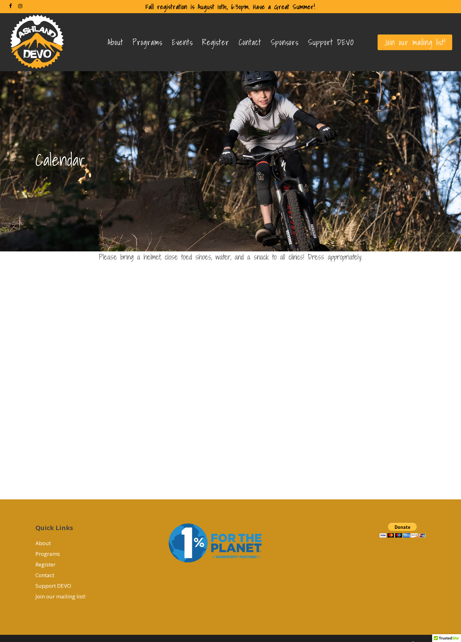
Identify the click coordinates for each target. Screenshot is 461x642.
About (43, 543)
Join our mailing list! (60, 596)
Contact (44, 575)
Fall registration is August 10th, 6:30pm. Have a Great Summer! (230, 6)
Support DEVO (53, 585)
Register (45, 564)
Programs (47, 553)
